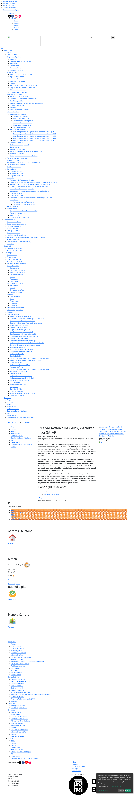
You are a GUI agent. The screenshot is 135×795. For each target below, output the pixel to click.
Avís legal (75, 769)
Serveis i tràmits (13, 677)
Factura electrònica (17, 697)
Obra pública (15, 668)
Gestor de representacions (20, 681)
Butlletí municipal (17, 436)
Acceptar (128, 790)
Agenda (13, 431)
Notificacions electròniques (20, 692)
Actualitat (15, 422)
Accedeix (11, 543)
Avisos (13, 427)
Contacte (11, 14)
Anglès (16, 25)
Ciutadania (11, 703)
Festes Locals (15, 714)
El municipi (12, 710)
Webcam (14, 734)
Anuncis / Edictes (17, 659)
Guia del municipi (17, 723)
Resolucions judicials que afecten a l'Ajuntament (27, 662)
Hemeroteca (15, 442)
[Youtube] (16, 16)
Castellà (16, 23)
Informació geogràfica (19, 732)
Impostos (14, 701)
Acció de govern (16, 651)
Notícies (27, 422)
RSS (12, 440)
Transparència (16, 675)
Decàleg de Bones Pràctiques (21, 438)
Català (16, 21)
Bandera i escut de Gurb (19, 730)
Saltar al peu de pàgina (11, 10)
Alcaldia (13, 644)
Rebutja (121, 790)
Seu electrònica (16, 673)
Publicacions (15, 519)
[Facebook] (13, 16)
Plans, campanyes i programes (21, 657)
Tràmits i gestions (17, 686)
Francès (16, 30)
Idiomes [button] (14, 19)
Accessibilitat (76, 771)
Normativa (14, 670)
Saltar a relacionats (9, 8)
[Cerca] (113, 37)
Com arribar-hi (16, 712)
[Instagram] (19, 16)
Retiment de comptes (18, 653)
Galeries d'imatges (17, 736)
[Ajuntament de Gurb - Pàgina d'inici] (24, 41)
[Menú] (2, 48)
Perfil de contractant (18, 666)
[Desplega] (20, 422)
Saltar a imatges (8, 5)
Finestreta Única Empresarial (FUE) (23, 699)
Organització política (18, 648)
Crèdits (74, 762)
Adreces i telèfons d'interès (20, 721)
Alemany (17, 27)
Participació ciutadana (18, 706)
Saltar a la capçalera (10, 1)
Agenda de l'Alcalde (17, 513)
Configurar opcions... (104, 790)
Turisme (14, 728)
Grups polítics (16, 646)
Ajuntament (12, 642)
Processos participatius (19, 708)
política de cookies (115, 787)
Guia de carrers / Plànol (19, 717)
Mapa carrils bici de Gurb (19, 719)
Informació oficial (17, 655)
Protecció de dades (78, 766)
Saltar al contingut (9, 3)
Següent (17, 584)
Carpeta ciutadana (17, 690)
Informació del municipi (19, 725)
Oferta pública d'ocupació (20, 664)
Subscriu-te (12, 599)
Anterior (11, 584)
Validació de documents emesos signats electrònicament (31, 695)
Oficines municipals (18, 684)
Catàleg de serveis (17, 688)
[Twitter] (9, 16)
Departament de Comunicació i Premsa (24, 758)
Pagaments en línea (18, 679)
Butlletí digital (15, 434)
